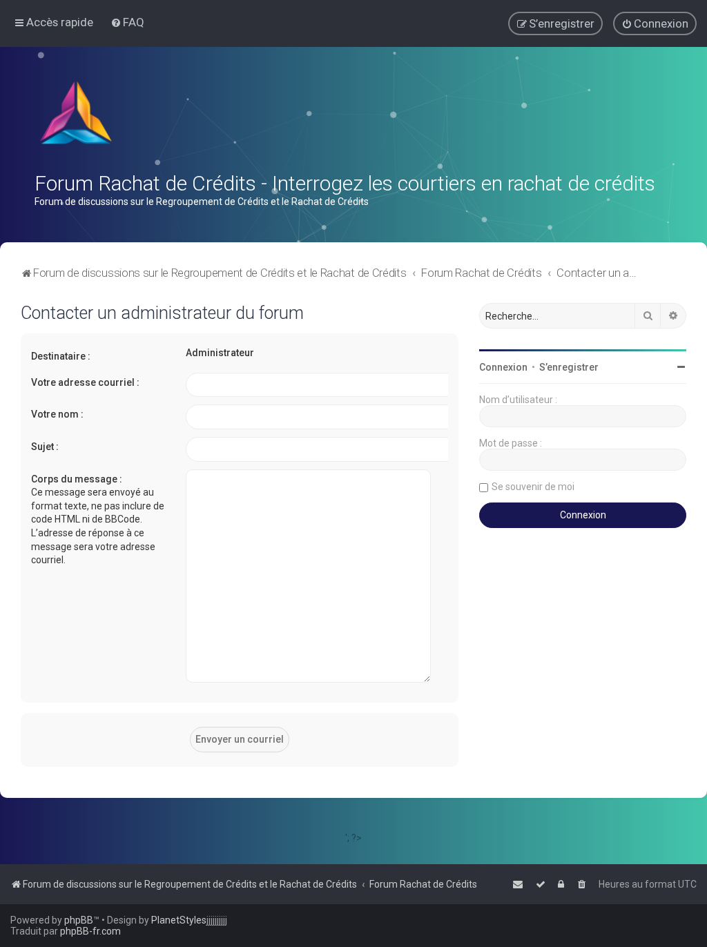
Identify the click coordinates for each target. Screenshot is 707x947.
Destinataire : (60, 356)
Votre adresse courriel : (85, 382)
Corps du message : (76, 479)
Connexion (503, 367)
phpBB (78, 920)
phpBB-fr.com (90, 931)
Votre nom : (57, 414)
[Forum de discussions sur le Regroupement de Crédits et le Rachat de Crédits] (77, 115)
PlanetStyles (178, 920)
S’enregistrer (569, 367)
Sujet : (45, 446)
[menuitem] (127, 22)
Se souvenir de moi (533, 486)
